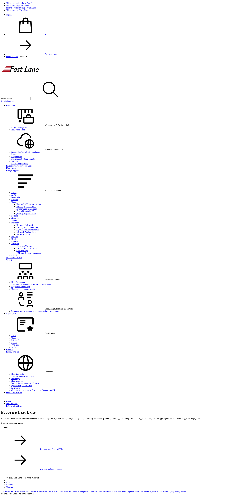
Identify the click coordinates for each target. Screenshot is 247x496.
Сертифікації (22, 250)
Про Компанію (12, 352)
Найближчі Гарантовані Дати (19, 166)
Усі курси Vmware (24, 246)
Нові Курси (11, 168)
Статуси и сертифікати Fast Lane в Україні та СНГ (33, 390)
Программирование (177, 491)
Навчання (10, 105)
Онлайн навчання (19, 282)
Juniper (14, 220)
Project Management (19, 127)
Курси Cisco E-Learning (26, 209)
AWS (13, 195)
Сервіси (9, 260)
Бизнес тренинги (151, 491)
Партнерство (17, 381)
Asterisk (14, 161)
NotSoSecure (91, 491)
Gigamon (15, 218)
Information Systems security (23, 159)
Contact (9, 485)
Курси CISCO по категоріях (28, 204)
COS (8, 482)
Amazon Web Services (70, 491)
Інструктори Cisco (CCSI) (51, 449)
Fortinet (14, 216)
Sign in (9, 14)
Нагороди (15, 379)
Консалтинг (42, 491)
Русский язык (51, 54)
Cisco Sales (163, 491)
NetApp (14, 237)
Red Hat (14, 241)
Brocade (14, 199)
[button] (23, 57)
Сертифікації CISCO (25, 211)
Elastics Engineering (19, 163)
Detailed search (7, 101)
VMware (15, 244)
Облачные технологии (107, 491)
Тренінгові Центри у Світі (22, 376)
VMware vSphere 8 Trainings (28, 253)
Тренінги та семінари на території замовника (31, 284)
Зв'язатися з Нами (14, 257)
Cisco (13, 202)
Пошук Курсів (12, 170)
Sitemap (9, 487)
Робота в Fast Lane (14, 392)
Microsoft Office (23, 234)
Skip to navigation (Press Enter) (19, 3)
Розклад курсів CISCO (26, 206)
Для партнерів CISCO (26, 213)
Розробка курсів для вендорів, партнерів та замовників (35, 311)
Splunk (14, 255)
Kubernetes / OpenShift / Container (25, 152)
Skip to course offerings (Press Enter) (21, 8)
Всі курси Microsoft (24, 225)
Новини (9, 349)
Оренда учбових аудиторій (23, 289)
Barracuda (15, 197)
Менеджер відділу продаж (51, 469)
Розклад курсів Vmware (26, 248)
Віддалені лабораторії (20, 287)
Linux (13, 154)
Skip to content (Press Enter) (17, 10)
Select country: (12, 57)
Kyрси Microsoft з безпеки (27, 230)
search (3, 98)
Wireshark (139, 491)
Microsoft (15, 223)
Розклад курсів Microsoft (27, 227)
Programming (16, 156)
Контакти (15, 388)
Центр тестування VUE (21, 385)
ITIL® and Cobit (18, 130)
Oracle (14, 239)
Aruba (13, 193)
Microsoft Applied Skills (26, 232)
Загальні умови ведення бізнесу (25, 383)
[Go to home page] (20, 78)
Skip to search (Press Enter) (17, 5)
